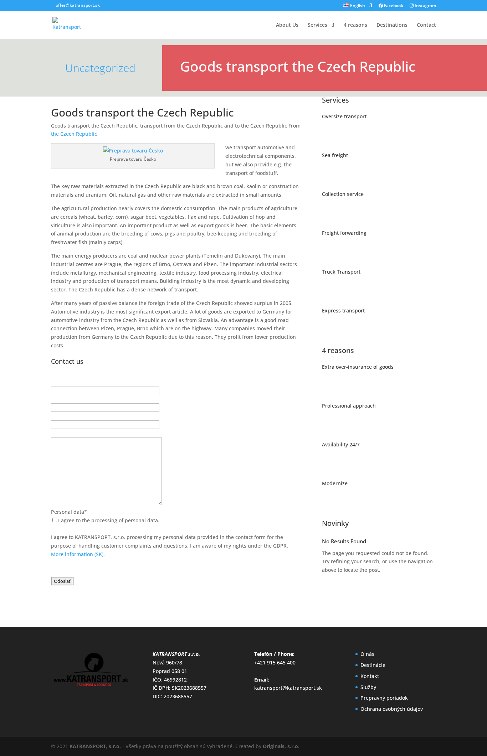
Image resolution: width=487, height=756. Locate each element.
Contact (426, 25)
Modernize (335, 483)
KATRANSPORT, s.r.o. (95, 746)
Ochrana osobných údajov (391, 708)
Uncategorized (100, 68)
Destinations (391, 25)
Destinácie (372, 665)
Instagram (425, 6)
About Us (287, 25)
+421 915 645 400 (275, 662)
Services (317, 25)
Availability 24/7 (341, 444)
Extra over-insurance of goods (358, 366)
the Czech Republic (74, 133)
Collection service (343, 194)
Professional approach (349, 405)
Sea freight (335, 155)
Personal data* (69, 511)
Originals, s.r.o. (281, 746)
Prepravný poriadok (384, 697)
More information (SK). (78, 554)
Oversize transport (344, 116)
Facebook (393, 6)
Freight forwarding (344, 232)
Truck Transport (341, 271)
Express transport (343, 310)
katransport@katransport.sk (288, 687)
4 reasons (355, 25)
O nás (367, 654)
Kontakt (369, 676)
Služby (368, 687)
